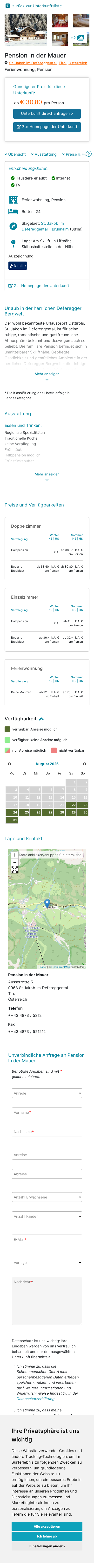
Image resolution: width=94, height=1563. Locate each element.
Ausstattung (45, 154)
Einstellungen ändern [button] (47, 1546)
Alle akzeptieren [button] (47, 1526)
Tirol (63, 63)
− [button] (14, 862)
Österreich (77, 63)
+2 (73, 37)
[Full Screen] (14, 869)
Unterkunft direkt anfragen (46, 113)
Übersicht (16, 154)
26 (38, 812)
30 (85, 812)
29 (74, 812)
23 (85, 805)
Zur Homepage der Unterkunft (49, 126)
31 (15, 820)
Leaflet (43, 967)
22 (74, 805)
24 (15, 812)
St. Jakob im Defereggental (33, 63)
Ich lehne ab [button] (47, 1536)
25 (27, 812)
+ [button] (14, 855)
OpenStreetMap (60, 967)
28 (62, 812)
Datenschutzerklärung (35, 1398)
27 (51, 812)
